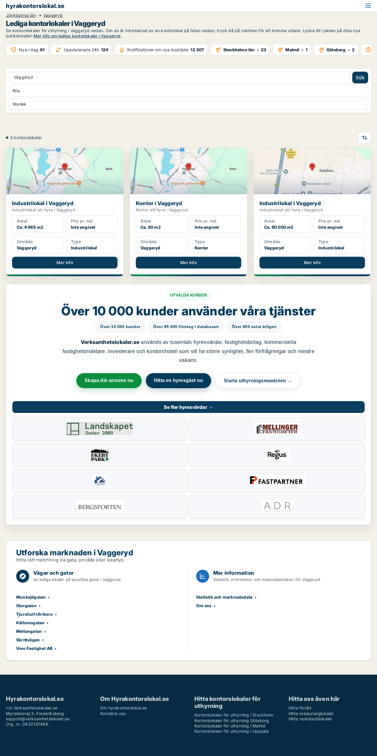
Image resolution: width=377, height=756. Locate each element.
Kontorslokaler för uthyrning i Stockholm (233, 714)
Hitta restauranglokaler (311, 713)
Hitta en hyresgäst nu (178, 380)
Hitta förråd (300, 707)
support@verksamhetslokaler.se (37, 718)
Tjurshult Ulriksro (34, 614)
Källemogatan (30, 622)
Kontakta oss (112, 713)
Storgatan (26, 605)
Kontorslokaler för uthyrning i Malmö (229, 725)
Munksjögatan (31, 596)
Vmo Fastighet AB (34, 648)
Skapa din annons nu (109, 380)
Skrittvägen (28, 639)
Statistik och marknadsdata (224, 596)
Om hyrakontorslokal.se (123, 707)
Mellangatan (29, 631)
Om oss (203, 605)
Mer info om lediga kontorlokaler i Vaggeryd (77, 35)
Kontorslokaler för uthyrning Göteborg (231, 720)
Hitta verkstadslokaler (310, 718)
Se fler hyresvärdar (188, 407)
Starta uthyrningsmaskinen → (258, 380)
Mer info (65, 262)
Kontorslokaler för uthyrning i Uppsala (231, 731)
